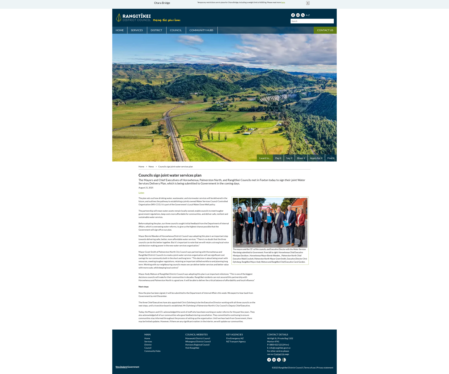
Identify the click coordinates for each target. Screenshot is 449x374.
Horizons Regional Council (197, 344)
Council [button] (176, 30)
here (283, 2)
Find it (330, 158)
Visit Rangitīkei (192, 347)
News (151, 166)
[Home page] (132, 17)
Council (147, 347)
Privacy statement (325, 367)
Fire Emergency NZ (235, 338)
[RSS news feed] (303, 15)
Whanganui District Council (198, 341)
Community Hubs (152, 351)
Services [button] (137, 30)
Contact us (325, 30)
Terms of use (309, 367)
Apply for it (316, 158)
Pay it (278, 158)
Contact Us (279, 354)
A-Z (308, 15)
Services (148, 341)
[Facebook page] (293, 15)
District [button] (156, 30)
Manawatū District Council (197, 338)
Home (120, 30)
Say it (289, 158)
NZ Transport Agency (236, 341)
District (148, 344)
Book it (301, 158)
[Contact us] (298, 15)
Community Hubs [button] (201, 30)
